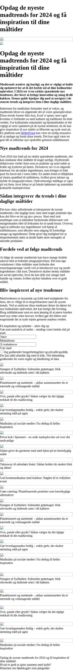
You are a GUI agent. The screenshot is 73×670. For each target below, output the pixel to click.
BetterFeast (28, 133)
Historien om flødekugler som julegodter (25, 668)
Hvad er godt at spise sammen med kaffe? (25, 664)
